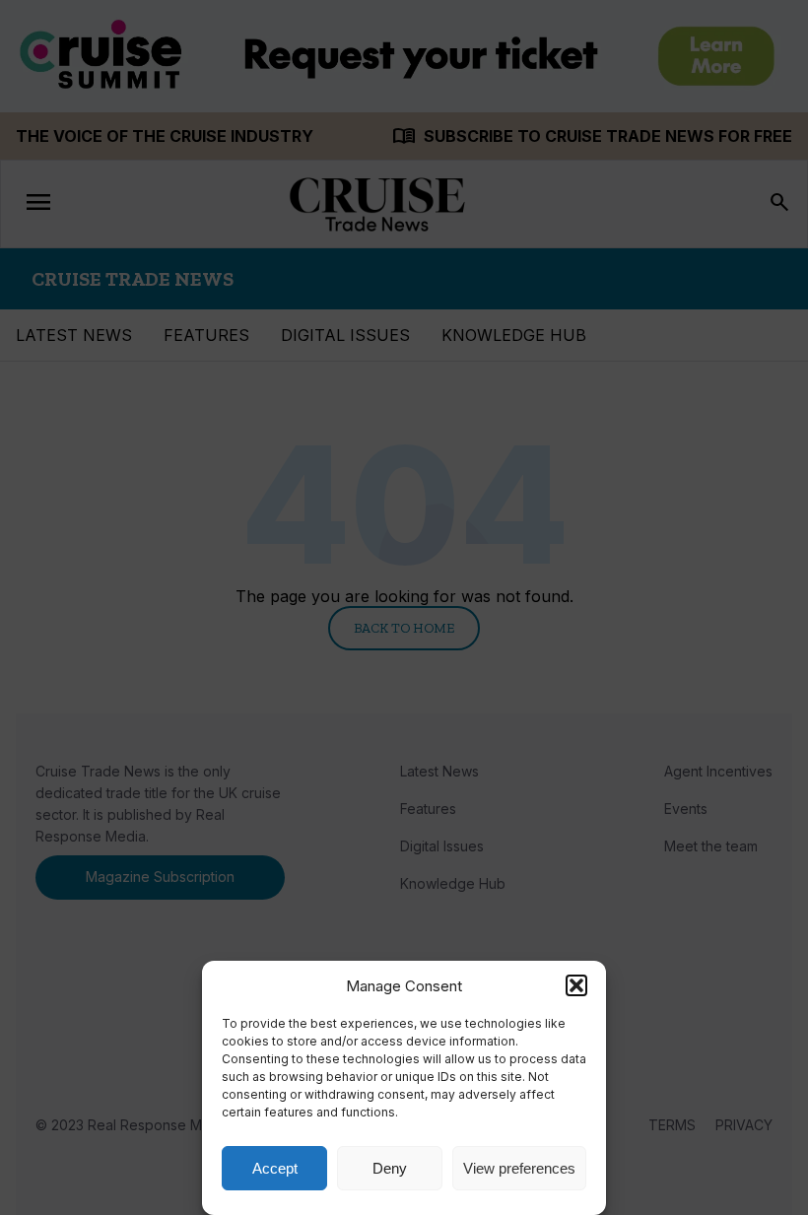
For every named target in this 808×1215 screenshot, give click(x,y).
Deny (389, 1168)
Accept (275, 1168)
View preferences (519, 1168)
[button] (576, 985)
